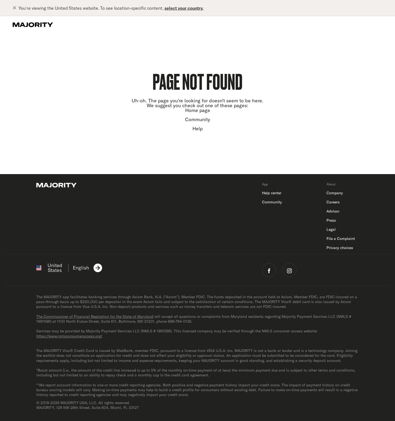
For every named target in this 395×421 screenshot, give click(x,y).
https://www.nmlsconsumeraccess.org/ (69, 336)
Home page (197, 110)
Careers (333, 202)
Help (197, 128)
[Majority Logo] (33, 24)
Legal (331, 229)
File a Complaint (340, 238)
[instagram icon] (289, 270)
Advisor (332, 211)
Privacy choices (339, 248)
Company (334, 192)
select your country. (183, 8)
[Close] (16, 8)
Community (197, 119)
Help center (271, 192)
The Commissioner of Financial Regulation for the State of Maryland (94, 316)
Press (331, 220)
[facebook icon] (269, 270)
